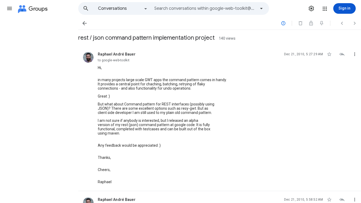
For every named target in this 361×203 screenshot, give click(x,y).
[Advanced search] (261, 8)
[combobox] (205, 8)
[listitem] (219, 118)
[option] (123, 8)
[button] (9, 8)
